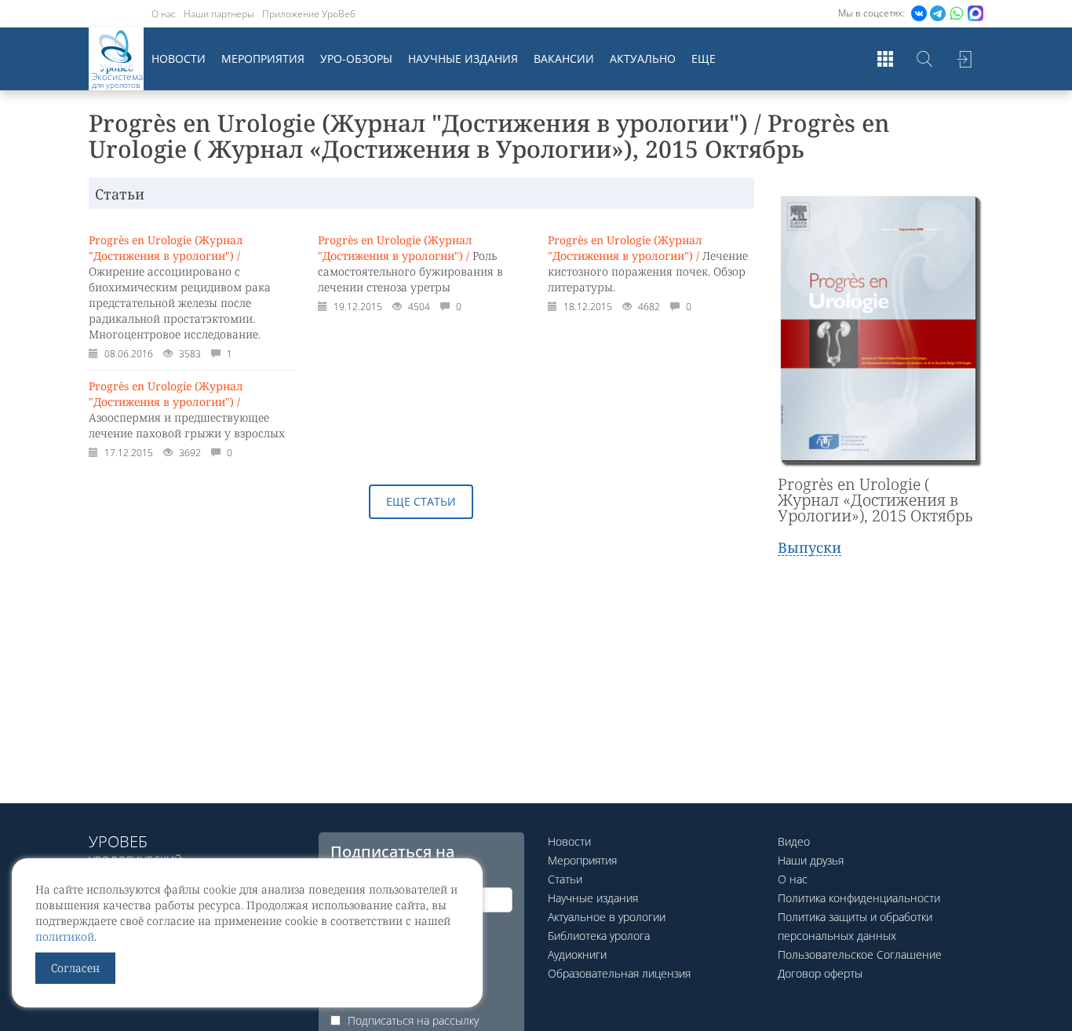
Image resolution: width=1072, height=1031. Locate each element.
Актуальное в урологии (606, 916)
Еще (703, 58)
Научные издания (463, 58)
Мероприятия (262, 58)
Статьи (565, 879)
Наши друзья (811, 860)
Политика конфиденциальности (859, 897)
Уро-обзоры (356, 58)
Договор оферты (820, 973)
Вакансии (564, 58)
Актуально (643, 58)
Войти (963, 58)
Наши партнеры (219, 13)
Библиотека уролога (599, 935)
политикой (64, 936)
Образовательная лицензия (619, 973)
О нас (163, 13)
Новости (178, 58)
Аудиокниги (577, 954)
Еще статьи (421, 501)
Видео (794, 841)
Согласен (75, 967)
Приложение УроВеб (309, 13)
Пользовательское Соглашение (860, 954)
